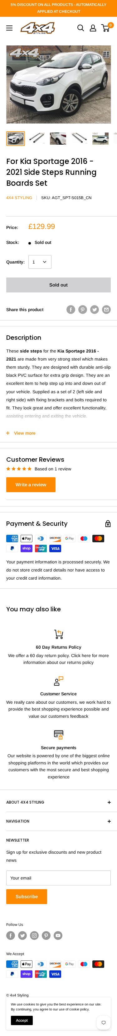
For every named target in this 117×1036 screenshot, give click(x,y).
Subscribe (27, 896)
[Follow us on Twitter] (22, 935)
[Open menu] (9, 28)
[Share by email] (106, 309)
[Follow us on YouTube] (58, 935)
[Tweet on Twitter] (94, 309)
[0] (106, 28)
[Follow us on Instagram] (34, 935)
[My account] (93, 28)
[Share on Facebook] (70, 309)
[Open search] (80, 28)
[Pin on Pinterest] (82, 309)
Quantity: (15, 261)
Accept (22, 1020)
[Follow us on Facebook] (10, 935)
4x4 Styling (19, 197)
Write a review (31, 484)
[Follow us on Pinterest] (46, 935)
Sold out (58, 284)
